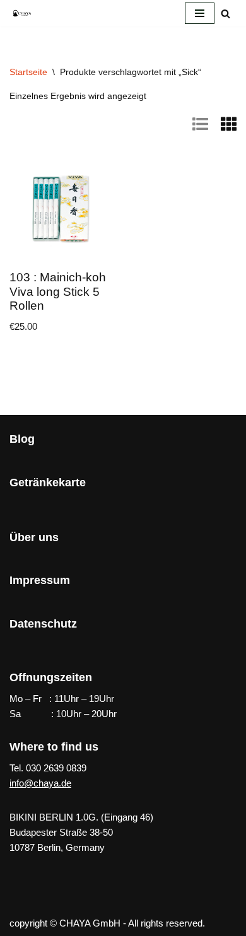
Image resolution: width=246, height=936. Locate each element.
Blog (22, 439)
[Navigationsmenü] (199, 13)
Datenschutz (43, 623)
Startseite (28, 72)
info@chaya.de (40, 783)
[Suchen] (225, 13)
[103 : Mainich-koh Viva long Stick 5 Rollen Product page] (61, 208)
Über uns (34, 537)
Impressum (39, 580)
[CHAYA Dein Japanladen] (22, 12)
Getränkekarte (47, 482)
